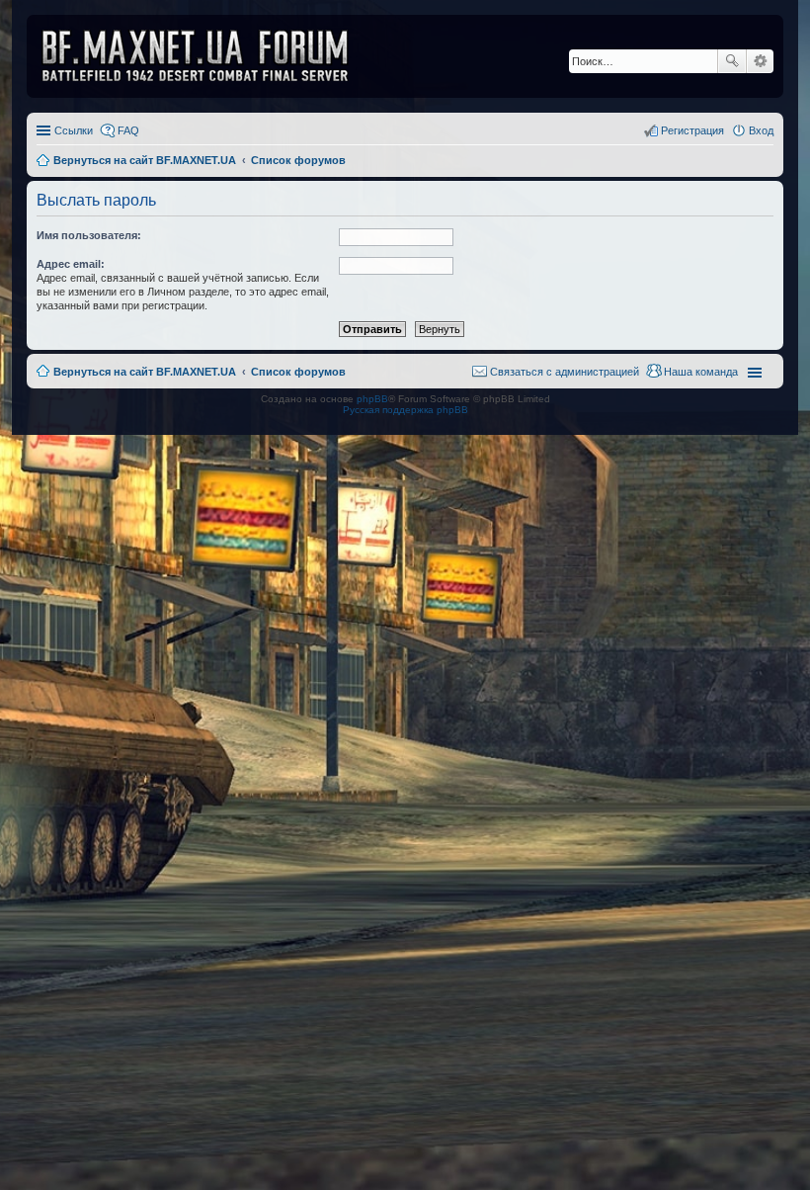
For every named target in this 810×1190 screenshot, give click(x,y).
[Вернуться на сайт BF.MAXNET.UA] (207, 56)
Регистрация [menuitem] (692, 130)
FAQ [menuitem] (128, 130)
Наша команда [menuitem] (701, 372)
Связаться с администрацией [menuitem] (564, 372)
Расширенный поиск (760, 61)
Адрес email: (71, 264)
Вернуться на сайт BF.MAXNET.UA (144, 372)
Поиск (732, 61)
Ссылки (73, 130)
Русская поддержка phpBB (405, 409)
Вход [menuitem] (761, 130)
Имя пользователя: (89, 235)
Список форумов (298, 372)
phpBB (372, 398)
